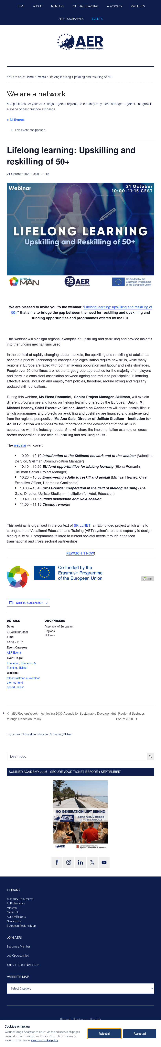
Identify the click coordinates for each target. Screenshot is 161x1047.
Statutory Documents (20, 898)
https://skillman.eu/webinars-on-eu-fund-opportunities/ (23, 682)
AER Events (14, 652)
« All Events (16, 119)
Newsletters (14, 921)
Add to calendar (29, 603)
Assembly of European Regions (80, 42)
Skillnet (22, 667)
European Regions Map (21, 925)
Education (13, 663)
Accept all (140, 1033)
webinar (20, 445)
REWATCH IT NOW (80, 553)
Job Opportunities (18, 955)
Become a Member (18, 946)
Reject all (104, 1033)
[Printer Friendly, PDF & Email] (147, 578)
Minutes (12, 907)
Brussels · (66, 1019)
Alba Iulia (95, 1019)
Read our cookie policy (44, 1040)
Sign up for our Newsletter (23, 964)
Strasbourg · (81, 1019)
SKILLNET (82, 525)
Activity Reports (16, 916)
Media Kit (12, 912)
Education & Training (49, 734)
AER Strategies (16, 903)
